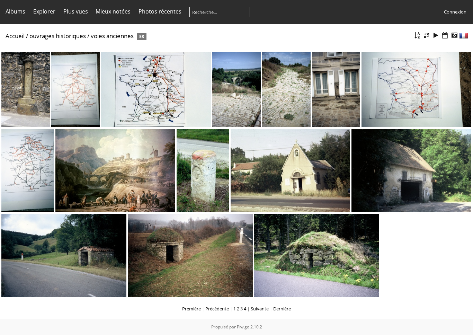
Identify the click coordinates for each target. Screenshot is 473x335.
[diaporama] (436, 35)
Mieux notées (113, 11)
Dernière (282, 309)
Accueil (15, 36)
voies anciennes (112, 36)
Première (191, 309)
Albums (15, 11)
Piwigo (243, 327)
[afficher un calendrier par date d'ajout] (445, 35)
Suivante (260, 309)
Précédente (217, 309)
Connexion (455, 12)
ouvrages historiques (57, 36)
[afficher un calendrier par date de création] (454, 35)
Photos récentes (160, 11)
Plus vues (75, 11)
